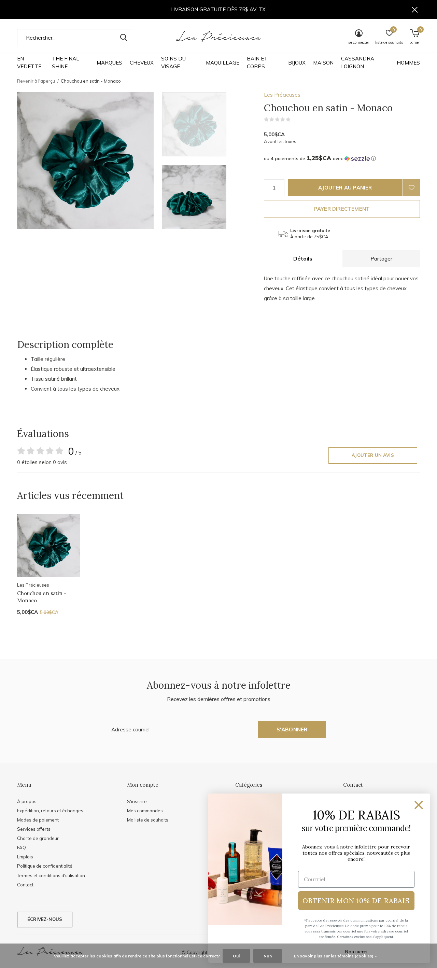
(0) (295, 119)
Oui (236, 955)
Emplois (25, 856)
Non (268, 955)
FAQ (21, 847)
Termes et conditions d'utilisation (51, 875)
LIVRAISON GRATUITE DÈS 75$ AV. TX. (218, 9)
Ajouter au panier (345, 187)
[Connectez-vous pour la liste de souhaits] (411, 187)
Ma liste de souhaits (147, 820)
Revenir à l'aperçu (36, 81)
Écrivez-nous (44, 919)
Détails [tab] (302, 258)
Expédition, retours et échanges (50, 810)
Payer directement (342, 209)
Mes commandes (145, 810)
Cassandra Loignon (357, 62)
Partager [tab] (381, 258)
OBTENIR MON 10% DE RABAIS (356, 900)
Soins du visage (173, 62)
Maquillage (222, 62)
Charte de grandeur (38, 838)
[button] (211, 124)
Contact (25, 884)
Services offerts (34, 829)
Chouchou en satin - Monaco (41, 597)
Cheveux (142, 62)
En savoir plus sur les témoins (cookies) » (335, 955)
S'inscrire (137, 801)
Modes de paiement (38, 820)
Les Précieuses (282, 95)
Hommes (408, 62)
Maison (323, 62)
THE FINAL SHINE (65, 62)
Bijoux (297, 62)
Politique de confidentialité (44, 866)
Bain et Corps (257, 62)
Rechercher (123, 37)
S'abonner (292, 729)
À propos (27, 801)
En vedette (29, 62)
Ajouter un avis (373, 455)
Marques (109, 62)
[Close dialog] (418, 805)
